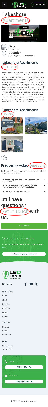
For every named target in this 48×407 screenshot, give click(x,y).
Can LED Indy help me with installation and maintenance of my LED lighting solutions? (20, 186)
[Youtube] (31, 284)
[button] (24, 180)
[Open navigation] (4, 4)
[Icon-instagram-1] (36, 284)
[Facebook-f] (25, 284)
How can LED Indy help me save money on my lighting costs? (21, 180)
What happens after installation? (16, 192)
